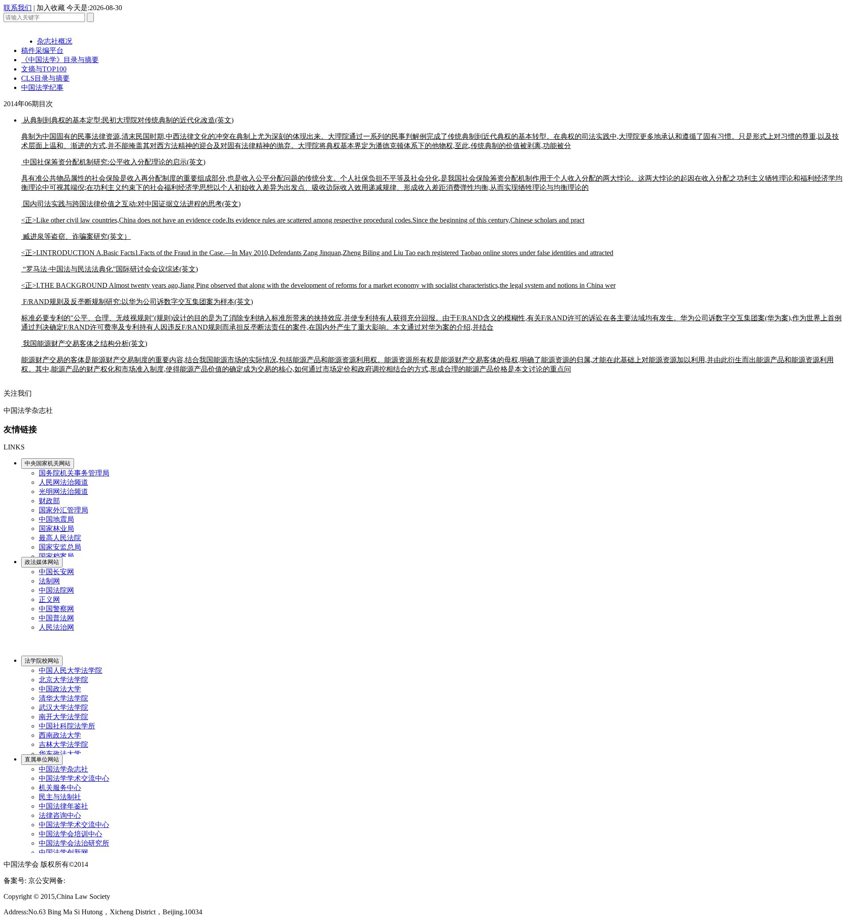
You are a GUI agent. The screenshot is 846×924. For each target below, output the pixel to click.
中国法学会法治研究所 (74, 843)
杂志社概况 (54, 41)
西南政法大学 (60, 735)
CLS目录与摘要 (45, 78)
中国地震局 (56, 519)
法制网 (49, 581)
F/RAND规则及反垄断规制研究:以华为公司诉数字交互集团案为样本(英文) (431, 314)
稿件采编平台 (42, 50)
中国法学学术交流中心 (74, 778)
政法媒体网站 (42, 562)
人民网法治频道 (63, 482)
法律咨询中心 (60, 815)
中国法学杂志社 (63, 769)
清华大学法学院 (63, 698)
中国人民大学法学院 (70, 670)
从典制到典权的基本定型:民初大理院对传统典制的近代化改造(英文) (430, 132)
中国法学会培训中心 (70, 834)
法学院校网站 (42, 660)
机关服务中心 (60, 787)
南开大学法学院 (63, 716)
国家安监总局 (60, 547)
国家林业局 (56, 528)
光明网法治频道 (63, 491)
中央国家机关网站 (47, 463)
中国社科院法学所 (67, 726)
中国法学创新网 (63, 852)
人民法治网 (56, 627)
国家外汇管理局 (63, 510)
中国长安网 (56, 571)
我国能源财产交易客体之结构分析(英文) (427, 356)
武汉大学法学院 (63, 707)
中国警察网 (56, 608)
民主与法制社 (60, 797)
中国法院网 (56, 590)
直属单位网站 (42, 759)
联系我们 (18, 7)
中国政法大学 (60, 689)
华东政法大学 (60, 753)
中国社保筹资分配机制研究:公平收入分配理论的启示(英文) (431, 174)
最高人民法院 (60, 538)
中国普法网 (56, 618)
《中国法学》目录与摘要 (60, 59)
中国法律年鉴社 (63, 806)
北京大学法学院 (63, 679)
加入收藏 (51, 7)
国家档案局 (56, 556)
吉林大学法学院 (63, 744)
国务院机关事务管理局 (74, 473)
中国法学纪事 (42, 87)
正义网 (49, 599)
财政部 (49, 501)
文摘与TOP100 (44, 69)
